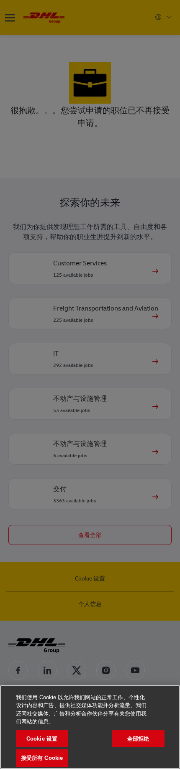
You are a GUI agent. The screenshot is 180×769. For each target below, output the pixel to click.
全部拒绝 (138, 739)
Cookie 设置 (41, 739)
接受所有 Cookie (42, 758)
